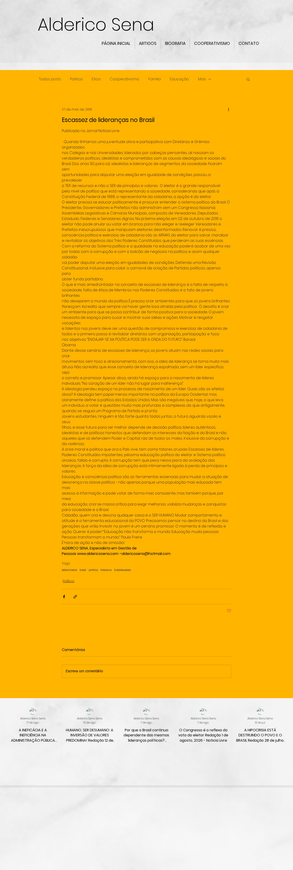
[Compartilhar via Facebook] (64, 596)
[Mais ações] (228, 109)
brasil (83, 570)
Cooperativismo (124, 79)
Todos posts (50, 79)
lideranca (105, 570)
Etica (96, 79)
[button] (248, 79)
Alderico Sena (98, 24)
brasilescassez (122, 570)
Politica (76, 79)
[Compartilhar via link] (75, 596)
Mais (202, 79)
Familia (154, 79)
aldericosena (69, 570)
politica (93, 570)
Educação (179, 79)
